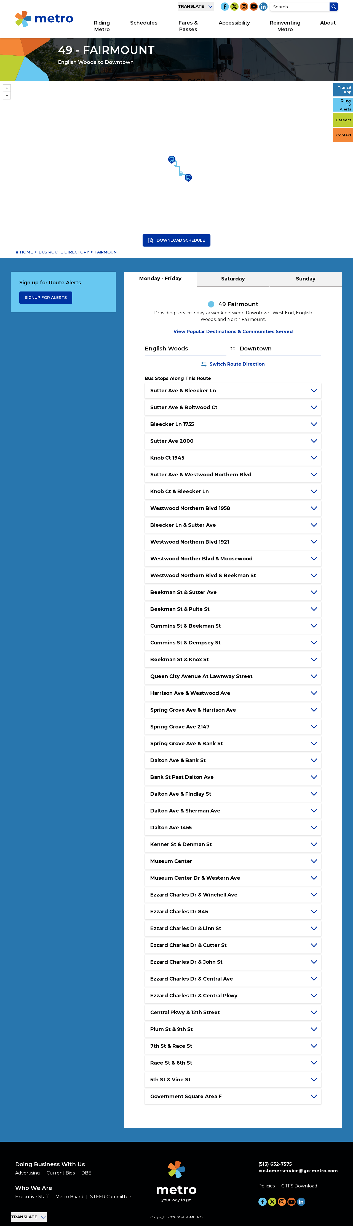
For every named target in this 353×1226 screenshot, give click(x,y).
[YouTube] (254, 6)
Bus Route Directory (64, 252)
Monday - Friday (160, 279)
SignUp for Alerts (46, 297)
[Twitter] (234, 6)
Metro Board (69, 1196)
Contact (343, 135)
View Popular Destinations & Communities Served (233, 331)
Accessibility (234, 23)
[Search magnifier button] (334, 6)
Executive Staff (32, 1196)
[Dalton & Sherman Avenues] (180, 171)
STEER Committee (110, 1196)
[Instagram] (244, 6)
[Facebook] (225, 6)
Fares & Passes (188, 26)
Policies (266, 1186)
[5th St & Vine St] (189, 178)
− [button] (6, 95)
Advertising (27, 1173)
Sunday (305, 279)
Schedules (143, 23)
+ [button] (6, 88)
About (328, 23)
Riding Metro (102, 26)
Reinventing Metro (285, 26)
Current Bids (61, 1173)
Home (26, 252)
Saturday (233, 279)
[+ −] (176, 164)
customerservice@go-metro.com (298, 1170)
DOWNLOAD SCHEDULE (180, 240)
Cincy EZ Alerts (345, 104)
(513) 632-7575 (275, 1164)
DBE (86, 1173)
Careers (343, 120)
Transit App (344, 89)
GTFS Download (299, 1186)
